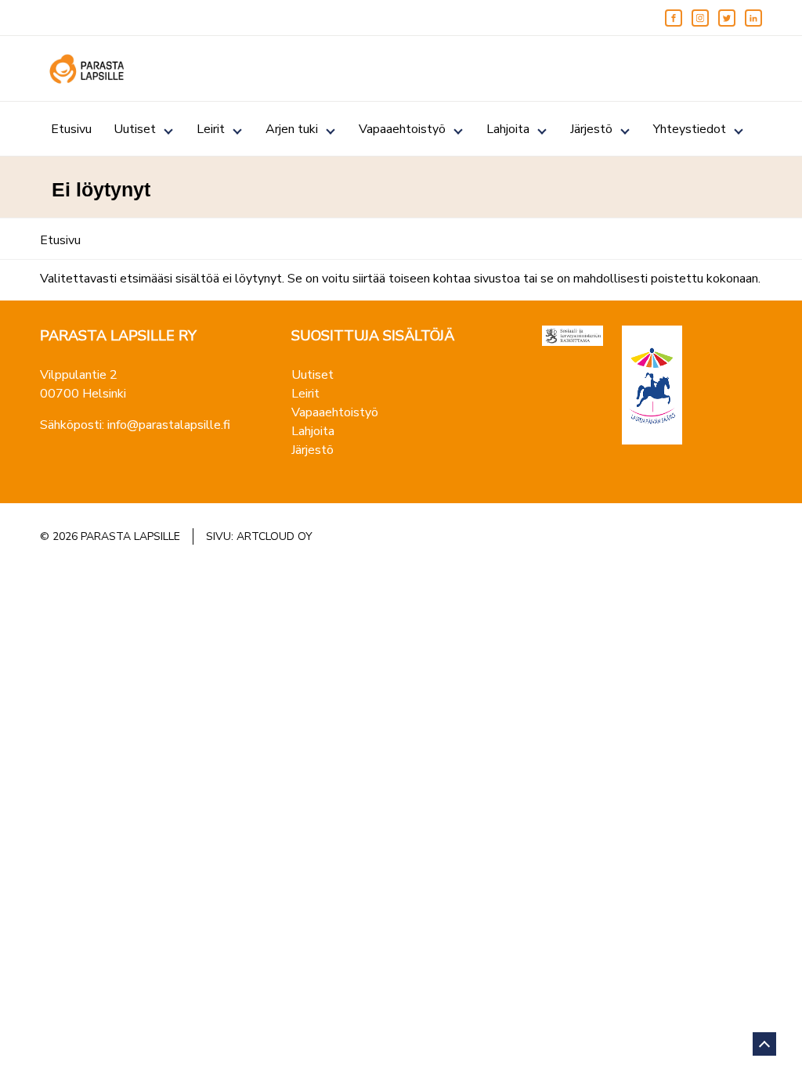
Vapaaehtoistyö (402, 129)
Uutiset (135, 129)
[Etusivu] (87, 68)
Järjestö (591, 129)
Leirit (211, 129)
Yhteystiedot (689, 129)
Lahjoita (507, 129)
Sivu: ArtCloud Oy (259, 536)
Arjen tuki (292, 129)
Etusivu (71, 129)
